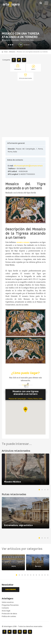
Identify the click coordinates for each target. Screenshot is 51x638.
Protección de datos (9, 614)
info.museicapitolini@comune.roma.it (28, 166)
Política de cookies (9, 616)
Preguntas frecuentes (10, 605)
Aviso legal (6, 611)
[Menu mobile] (46, 3)
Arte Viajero (13, 5)
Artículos (12, 52)
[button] (25, 409)
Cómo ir (33, 69)
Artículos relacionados (25, 78)
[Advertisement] (25, 109)
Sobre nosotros (8, 602)
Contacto (5, 608)
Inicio (6, 52)
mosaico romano (23, 242)
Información (17, 69)
